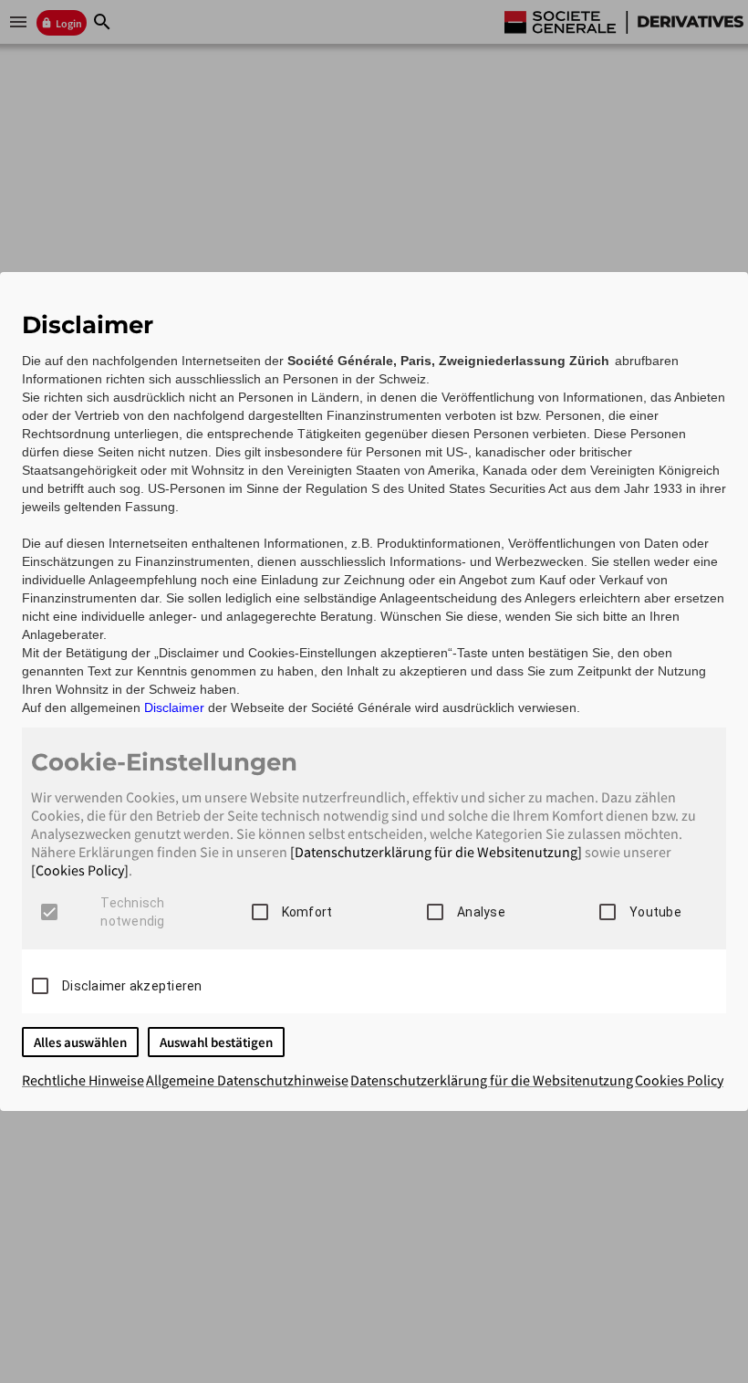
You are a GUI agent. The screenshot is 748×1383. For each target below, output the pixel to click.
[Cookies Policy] (80, 870)
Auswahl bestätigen (216, 1042)
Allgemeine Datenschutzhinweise (247, 1080)
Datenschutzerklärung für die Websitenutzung (491, 1080)
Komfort (307, 912)
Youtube (655, 912)
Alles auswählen (80, 1042)
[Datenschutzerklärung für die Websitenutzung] (436, 852)
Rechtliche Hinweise (83, 1080)
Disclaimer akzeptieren (132, 986)
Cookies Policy (679, 1080)
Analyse (481, 912)
